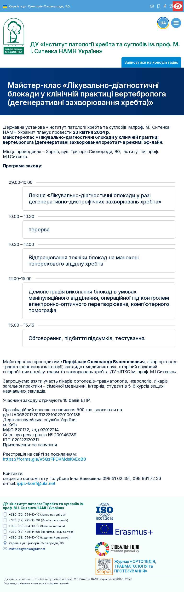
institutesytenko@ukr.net (27, 549)
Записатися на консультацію (151, 62)
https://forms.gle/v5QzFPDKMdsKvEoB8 (44, 459)
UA (163, 23)
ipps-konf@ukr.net (36, 483)
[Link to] (176, 23)
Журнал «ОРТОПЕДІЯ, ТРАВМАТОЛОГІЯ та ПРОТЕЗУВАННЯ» (135, 566)
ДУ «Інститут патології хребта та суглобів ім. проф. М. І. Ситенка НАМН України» (13, 36)
